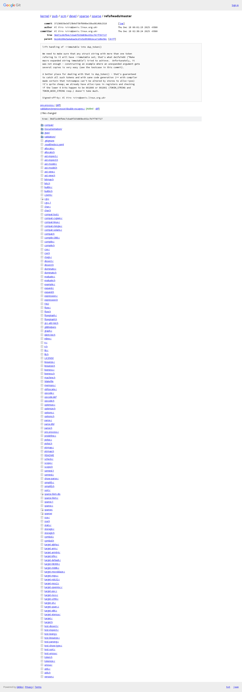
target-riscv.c (51, 595)
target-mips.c (51, 575)
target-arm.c (51, 548)
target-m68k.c (51, 567)
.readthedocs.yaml (54, 144)
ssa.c (47, 517)
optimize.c (49, 404)
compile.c (49, 241)
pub (55, 16)
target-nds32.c (52, 579)
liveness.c (49, 369)
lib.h (46, 354)
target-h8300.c (52, 563)
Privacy (29, 687)
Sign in (235, 5)
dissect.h (49, 264)
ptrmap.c (49, 447)
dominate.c (50, 268)
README (49, 455)
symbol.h (49, 540)
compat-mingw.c (53, 226)
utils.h (47, 672)
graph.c (48, 330)
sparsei (48, 513)
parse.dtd (49, 424)
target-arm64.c (52, 552)
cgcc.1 (47, 202)
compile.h (49, 245)
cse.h (47, 253)
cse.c (47, 249)
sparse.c (48, 505)
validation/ (49, 136)
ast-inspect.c (51, 156)
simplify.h (49, 486)
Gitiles (20, 687)
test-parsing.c (51, 641)
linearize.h (49, 365)
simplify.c (49, 482)
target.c (48, 618)
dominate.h (50, 272)
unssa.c (48, 664)
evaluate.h (49, 280)
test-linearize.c (52, 637)
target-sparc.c (51, 606)
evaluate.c (49, 276)
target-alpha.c (51, 544)
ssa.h (47, 521)
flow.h (47, 311)
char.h (47, 210)
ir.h (46, 346)
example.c (49, 284)
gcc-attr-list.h (51, 323)
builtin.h (48, 191)
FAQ (46, 303)
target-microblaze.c (54, 571)
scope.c (48, 463)
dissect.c (49, 261)
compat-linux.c (52, 222)
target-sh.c (50, 602)
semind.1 (49, 470)
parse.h (48, 428)
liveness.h (49, 373)
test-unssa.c (50, 653)
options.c (49, 412)
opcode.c (49, 393)
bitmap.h (49, 179)
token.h (48, 657)
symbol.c (49, 536)
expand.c (49, 288)
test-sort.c (49, 649)
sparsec (48, 509)
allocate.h (49, 152)
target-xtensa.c (52, 614)
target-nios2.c (51, 583)
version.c (49, 676)
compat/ (49, 125)
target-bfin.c (50, 556)
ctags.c (48, 257)
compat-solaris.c (53, 229)
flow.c (47, 307)
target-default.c (52, 560)
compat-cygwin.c (53, 218)
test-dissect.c (51, 626)
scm (63, 16)
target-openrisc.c (53, 587)
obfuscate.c (50, 389)
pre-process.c (47, 105)
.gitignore (49, 140)
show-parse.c (51, 478)
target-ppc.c (50, 591)
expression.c (51, 295)
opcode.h (49, 400)
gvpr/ (47, 132)
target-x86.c (50, 610)
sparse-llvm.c (51, 497)
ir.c (45, 342)
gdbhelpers (50, 327)
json (236, 686)
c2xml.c (48, 194)
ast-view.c (49, 171)
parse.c (48, 420)
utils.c (47, 668)
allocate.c (49, 148)
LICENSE (49, 358)
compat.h (49, 233)
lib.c (46, 350)
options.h (49, 416)
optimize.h (49, 408)
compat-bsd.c (51, 214)
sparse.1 (48, 501)
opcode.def (50, 397)
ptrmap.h (49, 451)
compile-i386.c (52, 237)
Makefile (49, 381)
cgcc (46, 198)
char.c (47, 206)
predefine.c (50, 435)
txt (228, 686)
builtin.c (48, 187)
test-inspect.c (51, 629)
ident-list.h (49, 334)
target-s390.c (51, 598)
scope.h (48, 466)
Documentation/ (53, 128)
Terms (38, 687)
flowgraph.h (50, 319)
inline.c (48, 338)
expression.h (51, 299)
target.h (48, 622)
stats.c (47, 525)
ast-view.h (49, 175)
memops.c (50, 385)
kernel (44, 16)
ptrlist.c (48, 439)
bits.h (47, 183)
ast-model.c (50, 163)
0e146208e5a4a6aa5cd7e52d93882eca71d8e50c (80, 38)
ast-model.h (50, 167)
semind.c (49, 474)
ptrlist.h (48, 443)
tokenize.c (49, 661)
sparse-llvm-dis (52, 494)
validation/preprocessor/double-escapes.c (62, 108)
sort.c (47, 490)
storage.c (49, 529)
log (121, 23)
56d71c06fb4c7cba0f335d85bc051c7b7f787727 (80, 34)
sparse (84, 16)
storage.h (49, 532)
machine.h (49, 377)
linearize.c (49, 362)
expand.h (49, 292)
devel (73, 16)
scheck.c (48, 459)
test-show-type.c (53, 645)
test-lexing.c (50, 633)
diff (112, 38)
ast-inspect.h (51, 159)
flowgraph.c (50, 315)
